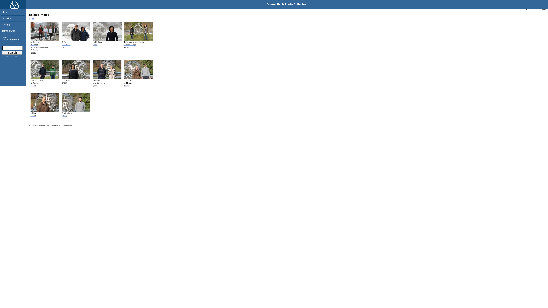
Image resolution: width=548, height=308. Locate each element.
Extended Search (13, 56)
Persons (6, 25)
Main (4, 12)
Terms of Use (8, 31)
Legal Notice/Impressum (11, 38)
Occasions (7, 18)
